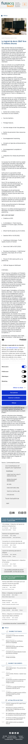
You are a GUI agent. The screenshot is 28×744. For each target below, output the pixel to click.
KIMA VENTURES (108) (13, 488)
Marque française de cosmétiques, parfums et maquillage (14, 641)
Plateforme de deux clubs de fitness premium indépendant (15, 647)
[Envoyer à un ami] (13, 513)
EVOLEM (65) (10, 495)
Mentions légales (12, 738)
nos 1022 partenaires (12, 347)
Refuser (14, 403)
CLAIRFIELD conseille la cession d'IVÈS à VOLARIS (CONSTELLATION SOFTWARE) (16, 694)
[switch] (24, 371)
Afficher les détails (18, 387)
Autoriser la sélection (14, 397)
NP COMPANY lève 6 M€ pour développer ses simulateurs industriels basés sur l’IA (16, 714)
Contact (21, 736)
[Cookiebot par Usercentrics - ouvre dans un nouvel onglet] (19, 340)
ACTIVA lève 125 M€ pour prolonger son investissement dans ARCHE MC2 (15, 718)
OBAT (7, 503)
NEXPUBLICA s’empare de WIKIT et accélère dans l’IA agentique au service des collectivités (15, 709)
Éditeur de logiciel (7, 600)
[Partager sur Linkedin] (25, 513)
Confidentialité (9, 739)
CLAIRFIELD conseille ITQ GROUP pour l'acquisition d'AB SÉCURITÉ (15, 687)
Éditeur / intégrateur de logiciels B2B (12, 593)
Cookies (21, 738)
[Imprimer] (10, 513)
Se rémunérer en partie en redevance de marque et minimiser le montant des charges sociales (16, 681)
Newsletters (18, 739)
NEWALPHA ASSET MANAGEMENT (12, 480)
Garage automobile (10, 657)
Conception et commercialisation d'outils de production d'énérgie (16, 652)
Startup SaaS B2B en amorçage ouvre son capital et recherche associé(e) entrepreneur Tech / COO (13, 583)
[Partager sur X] (22, 513)
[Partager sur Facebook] (19, 513)
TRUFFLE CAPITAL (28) (13, 491)
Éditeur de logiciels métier (9, 608)
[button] (4, 16)
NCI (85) (9, 484)
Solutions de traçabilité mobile (10, 534)
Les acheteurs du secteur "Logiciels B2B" (14, 623)
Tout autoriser (14, 392)
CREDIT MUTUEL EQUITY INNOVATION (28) (13, 475)
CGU (3, 738)
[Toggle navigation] (24, 4)
